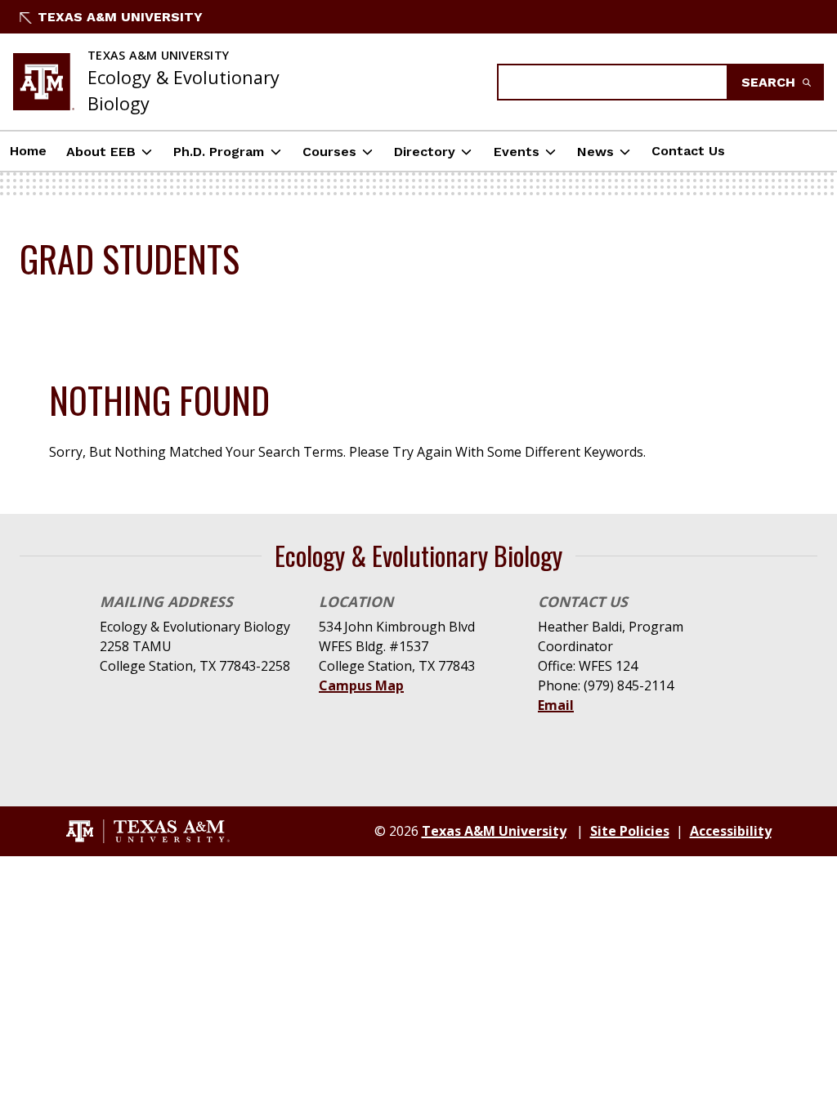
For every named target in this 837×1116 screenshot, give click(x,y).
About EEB (101, 151)
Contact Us (688, 150)
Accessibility (731, 831)
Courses (329, 151)
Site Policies (629, 831)
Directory (424, 151)
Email (556, 705)
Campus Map (361, 685)
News (595, 151)
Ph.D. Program (218, 151)
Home (28, 150)
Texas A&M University (120, 17)
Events (516, 151)
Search (770, 82)
